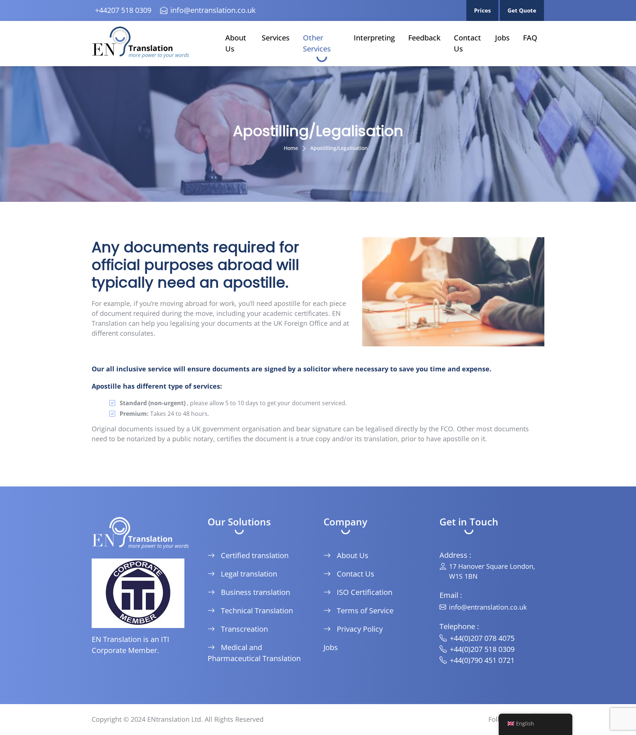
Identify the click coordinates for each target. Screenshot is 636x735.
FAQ (530, 38)
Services (276, 38)
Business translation (255, 592)
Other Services (317, 43)
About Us (235, 43)
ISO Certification (364, 592)
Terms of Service (365, 611)
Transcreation (244, 629)
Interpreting (374, 38)
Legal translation (249, 574)
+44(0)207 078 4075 (482, 638)
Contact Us (467, 43)
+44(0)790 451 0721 (482, 660)
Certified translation (255, 555)
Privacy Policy (360, 629)
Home (291, 147)
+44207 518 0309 (123, 10)
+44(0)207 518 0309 (482, 649)
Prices (482, 10)
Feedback (424, 38)
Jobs (502, 38)
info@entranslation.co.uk (213, 10)
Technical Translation (257, 611)
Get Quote (522, 10)
